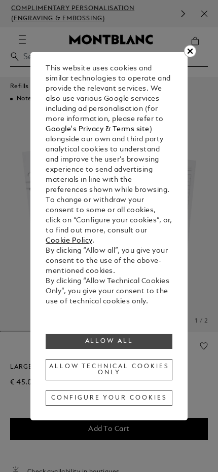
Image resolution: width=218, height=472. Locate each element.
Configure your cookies (109, 398)
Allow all (109, 341)
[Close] (190, 51)
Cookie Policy (69, 241)
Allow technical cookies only (109, 370)
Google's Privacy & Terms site (98, 129)
